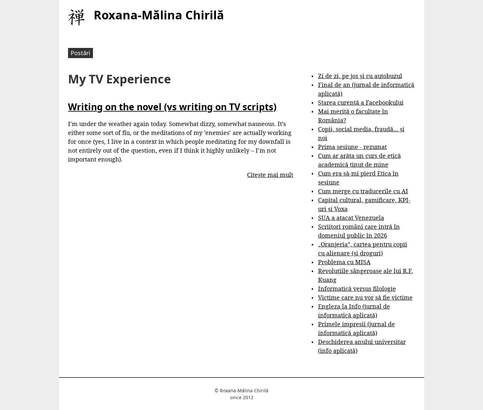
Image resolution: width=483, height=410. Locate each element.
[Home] (76, 17)
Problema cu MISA (344, 262)
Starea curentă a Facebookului (360, 102)
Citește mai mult (270, 175)
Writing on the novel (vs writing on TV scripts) (172, 106)
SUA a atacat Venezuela (351, 218)
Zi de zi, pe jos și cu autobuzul (360, 76)
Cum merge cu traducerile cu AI (363, 191)
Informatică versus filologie (357, 288)
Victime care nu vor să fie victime (365, 297)
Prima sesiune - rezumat (352, 147)
